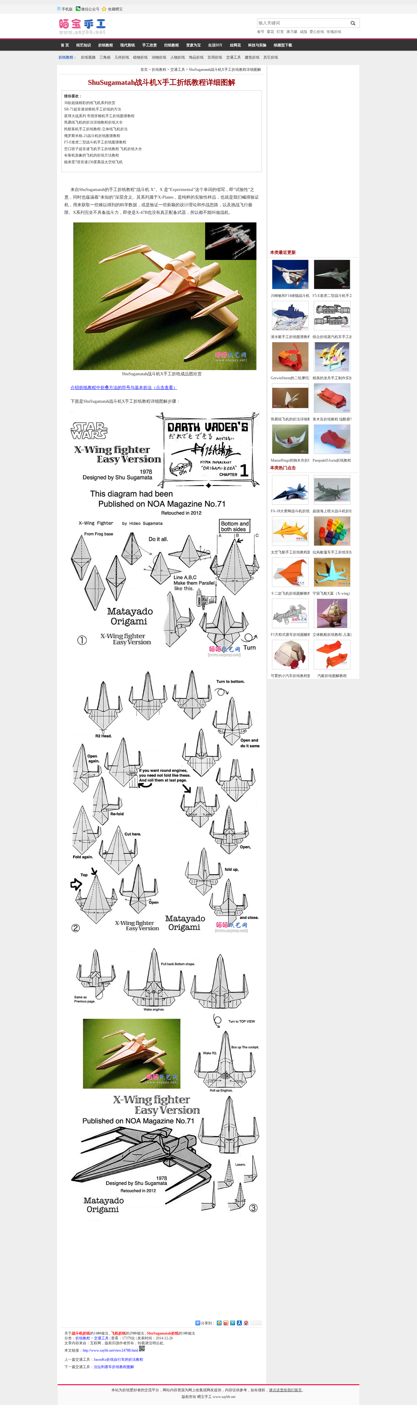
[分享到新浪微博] (225, 1323)
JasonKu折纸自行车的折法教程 (118, 1359)
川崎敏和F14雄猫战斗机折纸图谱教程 (301, 296)
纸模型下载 (283, 45)
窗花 (270, 32)
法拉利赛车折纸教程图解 (114, 1367)
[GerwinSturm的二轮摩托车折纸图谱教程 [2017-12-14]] (290, 370)
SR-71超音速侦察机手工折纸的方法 (92, 109)
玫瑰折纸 (334, 32)
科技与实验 (257, 45)
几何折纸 (121, 57)
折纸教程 (105, 45)
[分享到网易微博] (245, 1323)
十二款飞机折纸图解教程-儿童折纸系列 (302, 593)
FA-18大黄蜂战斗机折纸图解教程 (297, 511)
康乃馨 (291, 32)
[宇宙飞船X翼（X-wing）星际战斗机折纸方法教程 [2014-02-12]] (332, 586)
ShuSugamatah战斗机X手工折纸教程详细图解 (225, 69)
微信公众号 (90, 9)
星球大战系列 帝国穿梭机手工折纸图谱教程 (99, 116)
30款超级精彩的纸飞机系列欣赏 (89, 103)
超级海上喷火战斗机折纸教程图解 (340, 511)
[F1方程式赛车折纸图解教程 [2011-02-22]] (290, 627)
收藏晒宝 (115, 9)
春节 (260, 32)
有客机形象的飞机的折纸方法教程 (91, 155)
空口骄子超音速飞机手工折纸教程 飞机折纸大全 (103, 149)
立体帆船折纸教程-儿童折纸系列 (339, 634)
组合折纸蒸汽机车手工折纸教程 (338, 337)
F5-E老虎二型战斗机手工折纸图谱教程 (95, 142)
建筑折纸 (252, 57)
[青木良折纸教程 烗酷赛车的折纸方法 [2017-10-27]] (332, 411)
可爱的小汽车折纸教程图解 (293, 676)
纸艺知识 (83, 45)
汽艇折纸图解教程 (332, 676)
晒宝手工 (204, 1397)
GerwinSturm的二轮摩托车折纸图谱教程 (303, 378)
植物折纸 (140, 57)
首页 (144, 69)
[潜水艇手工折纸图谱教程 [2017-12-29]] (290, 329)
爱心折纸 (317, 32)
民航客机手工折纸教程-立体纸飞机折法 (96, 129)
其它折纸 (270, 57)
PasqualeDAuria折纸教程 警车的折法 (341, 460)
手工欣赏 (149, 45)
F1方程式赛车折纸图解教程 (293, 634)
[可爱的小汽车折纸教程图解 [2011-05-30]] (290, 668)
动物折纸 (159, 57)
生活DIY (215, 45)
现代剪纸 (127, 45)
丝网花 (235, 45)
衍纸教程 (171, 45)
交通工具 (233, 57)
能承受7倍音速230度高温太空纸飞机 (93, 162)
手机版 (67, 9)
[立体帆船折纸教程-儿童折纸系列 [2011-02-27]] (332, 627)
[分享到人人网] (239, 1323)
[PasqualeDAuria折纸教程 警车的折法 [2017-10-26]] (332, 453)
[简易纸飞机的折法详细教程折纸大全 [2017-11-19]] (290, 411)
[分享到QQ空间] (219, 1323)
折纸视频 (88, 57)
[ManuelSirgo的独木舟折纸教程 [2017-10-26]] (290, 453)
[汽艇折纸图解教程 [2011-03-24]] (332, 668)
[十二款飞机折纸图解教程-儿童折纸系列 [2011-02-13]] (290, 586)
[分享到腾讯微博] (232, 1323)
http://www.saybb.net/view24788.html (110, 1350)
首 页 (65, 45)
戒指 (303, 32)
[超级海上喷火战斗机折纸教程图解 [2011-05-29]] (332, 503)
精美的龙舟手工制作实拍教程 (336, 378)
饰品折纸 (196, 57)
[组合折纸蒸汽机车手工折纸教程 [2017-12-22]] (332, 329)
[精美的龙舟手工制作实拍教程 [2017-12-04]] (332, 370)
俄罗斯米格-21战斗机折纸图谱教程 (92, 136)
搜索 (353, 23)
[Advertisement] (182, 27)
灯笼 (280, 32)
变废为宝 (193, 45)
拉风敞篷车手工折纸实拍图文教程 (340, 552)
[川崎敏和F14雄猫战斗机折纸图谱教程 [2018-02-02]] (290, 288)
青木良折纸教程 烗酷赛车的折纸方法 (342, 419)
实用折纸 (215, 57)
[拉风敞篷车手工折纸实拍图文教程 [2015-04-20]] (332, 544)
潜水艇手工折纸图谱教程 (291, 337)
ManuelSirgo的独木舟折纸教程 (295, 460)
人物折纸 (177, 57)
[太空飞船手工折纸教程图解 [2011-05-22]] (290, 544)
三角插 (105, 57)
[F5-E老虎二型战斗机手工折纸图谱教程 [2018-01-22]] (332, 288)
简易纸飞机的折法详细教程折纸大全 (93, 122)
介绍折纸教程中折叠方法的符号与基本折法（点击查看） (124, 387)
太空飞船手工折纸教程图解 (293, 552)
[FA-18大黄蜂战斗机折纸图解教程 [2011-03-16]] (290, 503)
